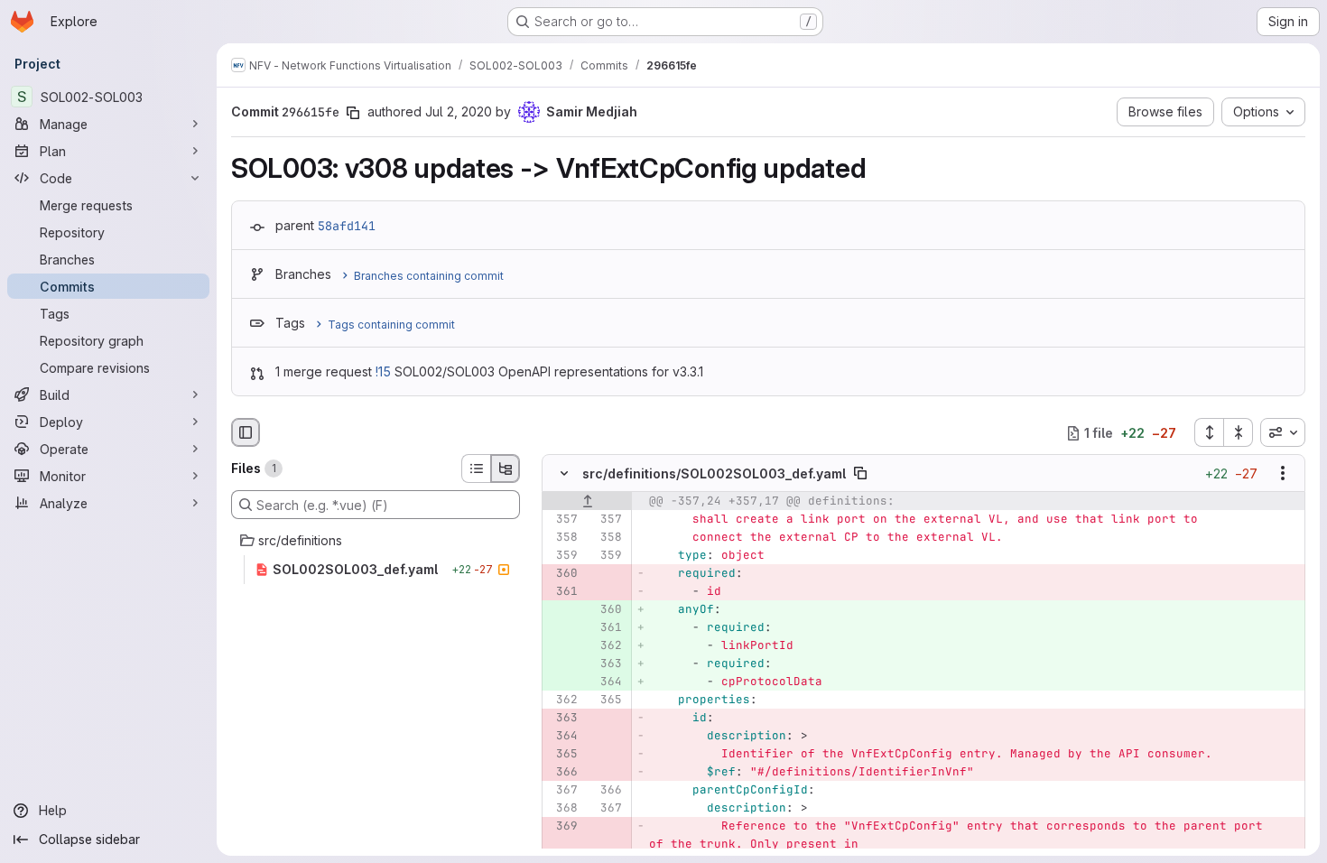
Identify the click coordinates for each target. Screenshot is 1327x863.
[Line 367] (562, 791)
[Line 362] (562, 700)
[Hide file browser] (245, 432)
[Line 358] (562, 538)
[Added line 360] (606, 610)
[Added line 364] (606, 682)
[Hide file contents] (564, 474)
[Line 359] (562, 556)
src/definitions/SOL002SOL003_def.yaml (714, 473)
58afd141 (347, 226)
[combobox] (1282, 432)
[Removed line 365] (562, 755)
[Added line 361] (606, 628)
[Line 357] (562, 520)
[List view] (475, 468)
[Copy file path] (860, 474)
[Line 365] (606, 700)
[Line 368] (562, 809)
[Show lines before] (587, 502)
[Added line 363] (606, 664)
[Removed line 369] (562, 827)
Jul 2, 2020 (458, 111)
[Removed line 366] (562, 773)
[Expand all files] (1208, 432)
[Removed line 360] (562, 574)
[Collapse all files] (1238, 432)
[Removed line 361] (562, 592)
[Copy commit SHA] (353, 113)
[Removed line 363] (562, 719)
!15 (383, 371)
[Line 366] (606, 791)
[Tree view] (505, 468)
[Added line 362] (606, 646)
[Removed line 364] (562, 737)
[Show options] (1283, 474)
